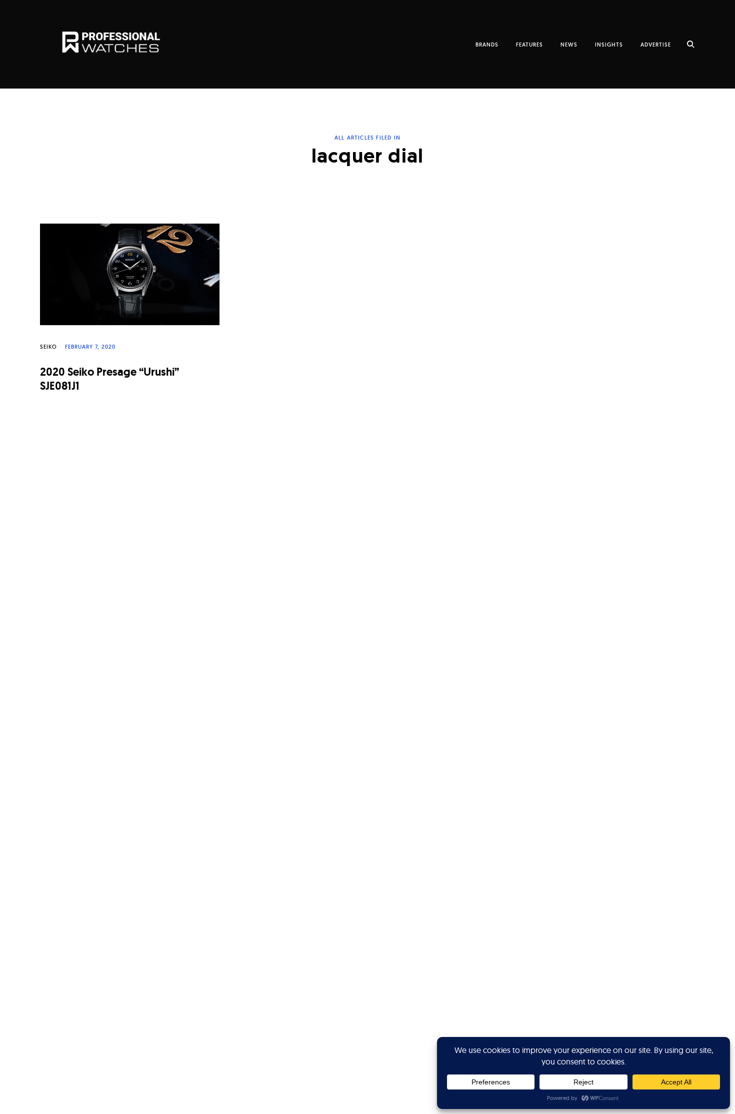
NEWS (569, 44)
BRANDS (487, 44)
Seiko (48, 346)
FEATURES (529, 44)
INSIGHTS (609, 44)
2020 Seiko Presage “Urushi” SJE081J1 (109, 379)
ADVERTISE (655, 44)
